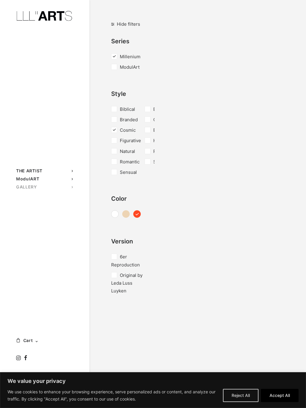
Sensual (128, 172)
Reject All (241, 395)
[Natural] (126, 214)
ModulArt (130, 67)
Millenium (130, 56)
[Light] (115, 214)
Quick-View (277, 45)
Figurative (130, 140)
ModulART (27, 178)
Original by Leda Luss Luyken (127, 283)
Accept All (280, 395)
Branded (129, 119)
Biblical (127, 109)
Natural (127, 151)
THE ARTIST (29, 170)
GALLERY (26, 186)
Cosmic (128, 130)
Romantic (130, 162)
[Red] (137, 214)
